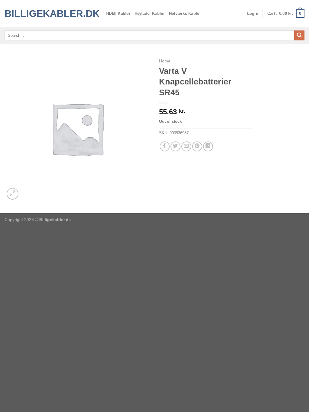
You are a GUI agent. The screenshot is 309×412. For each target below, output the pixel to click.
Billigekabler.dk (51, 13)
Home (164, 61)
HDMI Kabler (118, 13)
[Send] (299, 35)
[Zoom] (12, 194)
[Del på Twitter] (175, 146)
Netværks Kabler (185, 13)
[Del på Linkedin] (208, 146)
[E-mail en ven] (186, 146)
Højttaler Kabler (150, 13)
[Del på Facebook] (165, 146)
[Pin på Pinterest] (197, 146)
